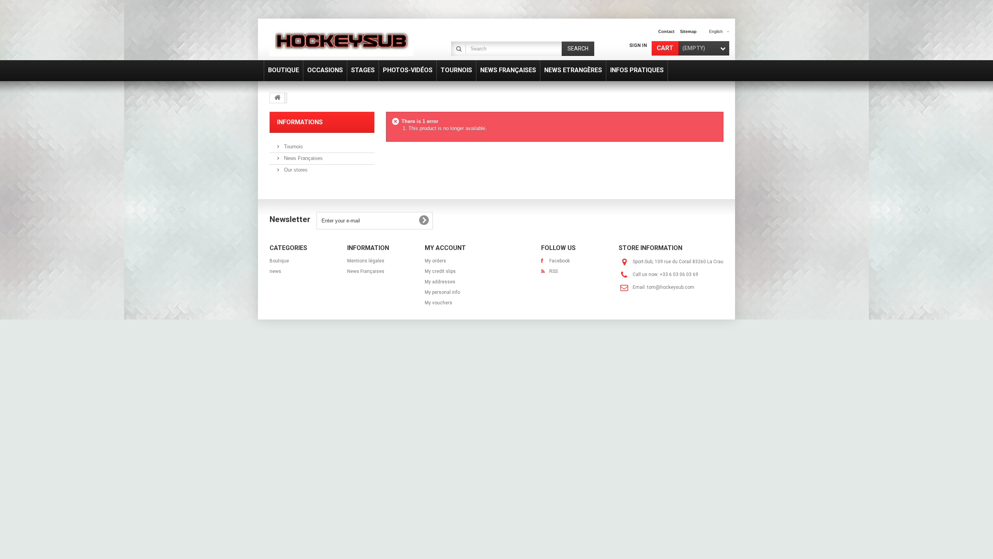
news (275, 271)
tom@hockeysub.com (670, 287)
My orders (435, 261)
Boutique (279, 261)
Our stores (295, 170)
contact (666, 31)
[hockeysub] (341, 40)
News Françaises (302, 158)
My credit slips (440, 271)
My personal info (442, 292)
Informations (300, 122)
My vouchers (438, 303)
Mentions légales (365, 261)
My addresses (440, 282)
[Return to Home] (277, 98)
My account (445, 248)
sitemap (688, 31)
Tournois (292, 146)
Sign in (638, 45)
